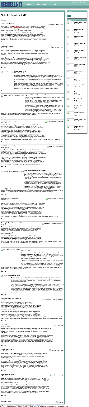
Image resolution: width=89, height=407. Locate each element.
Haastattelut (41, 4)
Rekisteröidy (82, 2)
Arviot (29, 4)
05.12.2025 (79, 85)
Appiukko (15, 26)
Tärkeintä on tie (17, 27)
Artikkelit (54, 4)
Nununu (13, 277)
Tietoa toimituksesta (36, 405)
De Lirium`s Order (6, 125)
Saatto (42, 256)
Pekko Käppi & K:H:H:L (20, 303)
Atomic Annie (19, 50)
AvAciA (50, 75)
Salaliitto (3, 378)
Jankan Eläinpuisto (6, 202)
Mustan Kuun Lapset (35, 254)
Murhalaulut (17, 330)
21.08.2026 (80, 23)
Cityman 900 (47, 105)
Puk (42, 328)
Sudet (38, 330)
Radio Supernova (14, 353)
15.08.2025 (80, 120)
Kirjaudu (74, 2)
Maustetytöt (4, 226)
